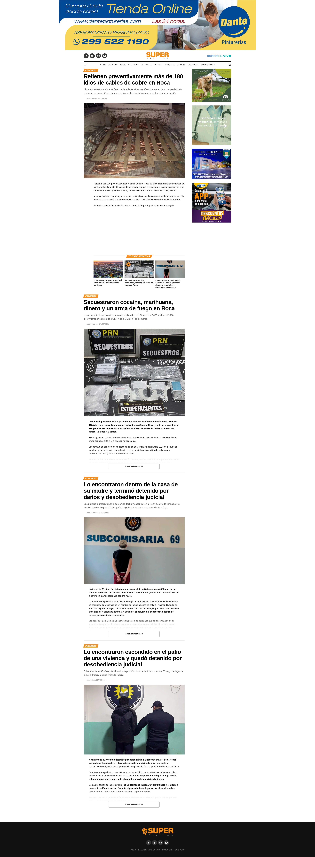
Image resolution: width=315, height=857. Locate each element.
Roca (122, 65)
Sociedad (113, 65)
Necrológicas (208, 65)
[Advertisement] (139, 233)
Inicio (103, 65)
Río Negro (133, 65)
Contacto (180, 850)
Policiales (146, 65)
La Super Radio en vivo (149, 850)
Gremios (158, 65)
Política (182, 65)
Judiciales (170, 65)
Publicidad (167, 850)
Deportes (193, 65)
